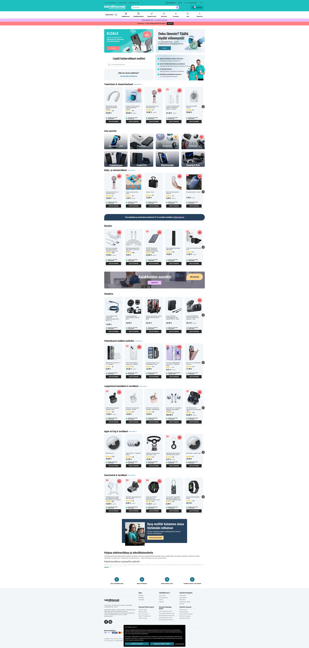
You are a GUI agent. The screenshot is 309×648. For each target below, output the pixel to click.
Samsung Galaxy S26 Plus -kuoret (166, 613)
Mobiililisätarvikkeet (138, 16)
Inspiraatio (161, 601)
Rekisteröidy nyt (178, 217)
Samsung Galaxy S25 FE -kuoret (166, 619)
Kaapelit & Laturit (151, 16)
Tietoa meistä (162, 595)
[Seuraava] (203, 106)
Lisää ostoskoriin (113, 121)
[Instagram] (110, 622)
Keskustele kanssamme (155, 537)
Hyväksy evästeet (137, 644)
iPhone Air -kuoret (143, 612)
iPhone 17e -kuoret (143, 618)
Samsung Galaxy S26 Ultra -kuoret (166, 615)
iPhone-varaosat (183, 609)
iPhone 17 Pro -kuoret (143, 614)
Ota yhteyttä (141, 599)
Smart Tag (181, 604)
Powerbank (176, 16)
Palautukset (141, 597)
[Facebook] (106, 622)
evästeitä (162, 630)
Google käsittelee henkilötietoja (139, 633)
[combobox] (155, 7)
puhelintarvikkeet (117, 564)
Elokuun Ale (199, 16)
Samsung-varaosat (183, 612)
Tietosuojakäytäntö (163, 597)
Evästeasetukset (179, 644)
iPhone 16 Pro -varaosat (184, 616)
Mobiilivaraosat (125, 16)
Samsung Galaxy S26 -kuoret (165, 611)
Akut (188, 16)
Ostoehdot (141, 595)
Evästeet (161, 599)
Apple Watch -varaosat (184, 618)
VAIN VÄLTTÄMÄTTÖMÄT (162, 644)
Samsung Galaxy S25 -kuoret (165, 617)
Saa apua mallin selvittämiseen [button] (128, 76)
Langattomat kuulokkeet (184, 601)
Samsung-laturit (183, 597)
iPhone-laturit (182, 595)
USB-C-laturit (182, 599)
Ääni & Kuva (164, 16)
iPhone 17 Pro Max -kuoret (145, 616)
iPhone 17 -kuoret (143, 609)
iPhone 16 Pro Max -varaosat (186, 614)
